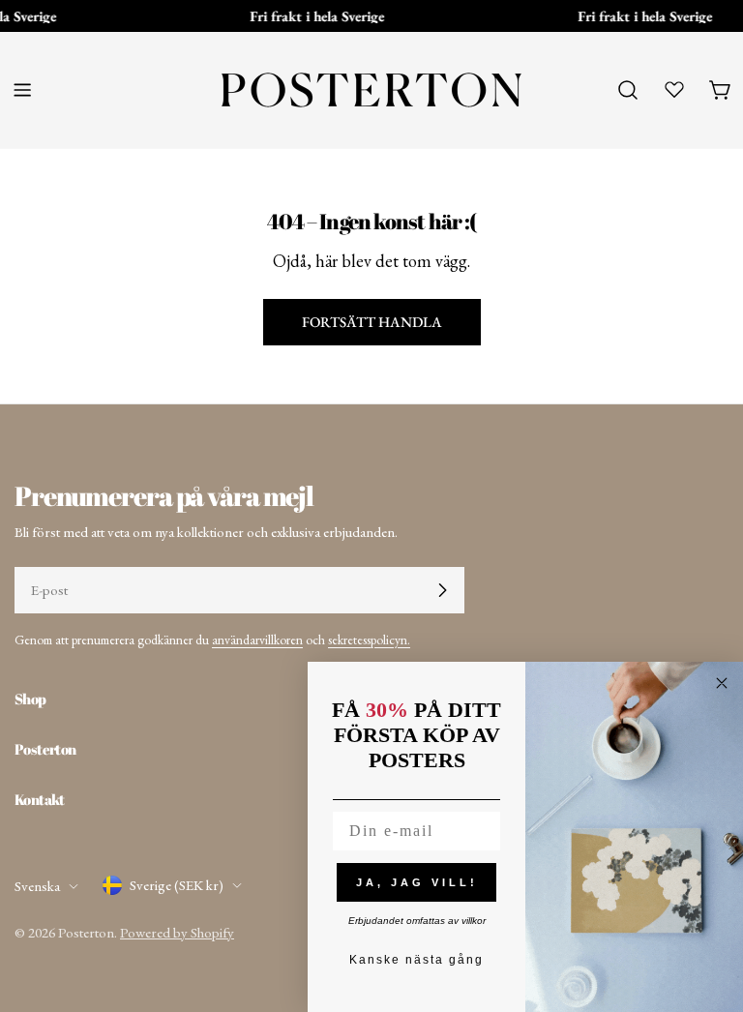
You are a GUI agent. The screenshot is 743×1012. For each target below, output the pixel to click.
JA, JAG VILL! (417, 882)
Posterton (86, 932)
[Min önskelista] (674, 89)
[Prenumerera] (442, 590)
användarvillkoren (257, 639)
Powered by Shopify (177, 932)
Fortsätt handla (372, 322)
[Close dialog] (721, 683)
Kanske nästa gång (416, 960)
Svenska (37, 886)
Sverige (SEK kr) (176, 885)
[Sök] (628, 90)
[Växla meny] (22, 90)
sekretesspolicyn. (369, 639)
